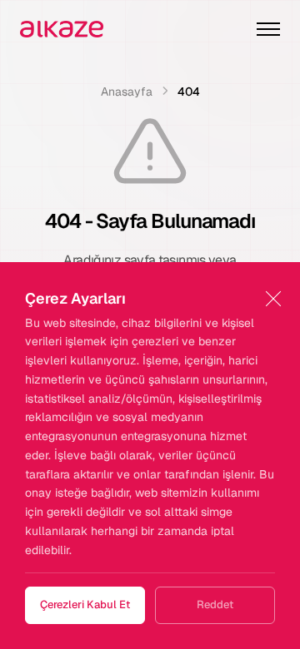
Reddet (215, 604)
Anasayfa (126, 91)
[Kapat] (273, 298)
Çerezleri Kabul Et (85, 604)
